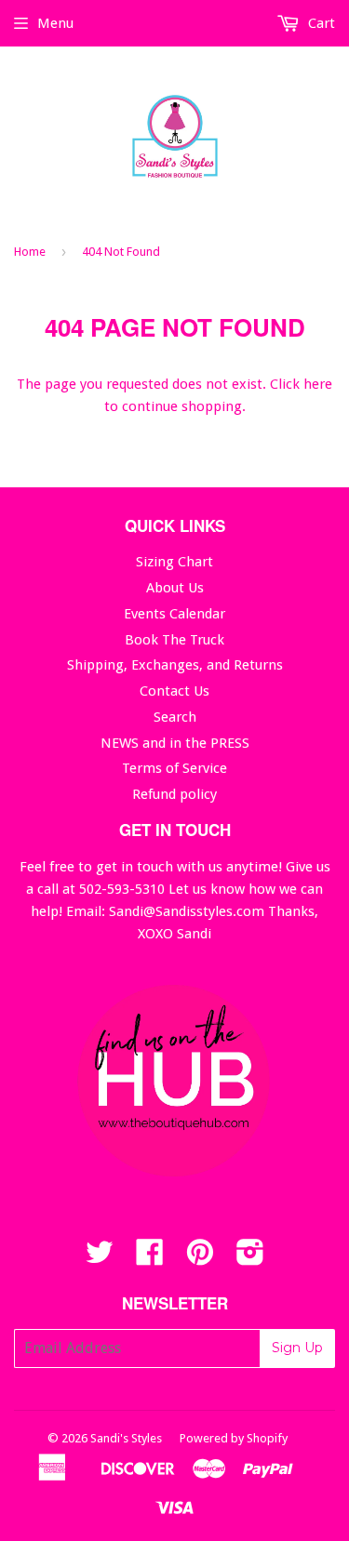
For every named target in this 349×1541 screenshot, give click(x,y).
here (317, 384)
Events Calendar (174, 613)
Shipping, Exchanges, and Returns (175, 665)
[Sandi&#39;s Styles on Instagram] (250, 1258)
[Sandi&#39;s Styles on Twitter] (100, 1258)
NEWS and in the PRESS (175, 743)
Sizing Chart (174, 561)
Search (175, 717)
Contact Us (174, 691)
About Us (175, 587)
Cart (319, 23)
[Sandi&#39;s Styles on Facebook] (150, 1258)
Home (30, 252)
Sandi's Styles (126, 1438)
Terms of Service (174, 768)
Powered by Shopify (234, 1438)
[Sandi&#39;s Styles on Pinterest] (200, 1258)
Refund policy (174, 794)
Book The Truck (174, 639)
